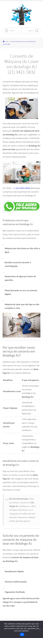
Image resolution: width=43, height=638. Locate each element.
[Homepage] (21, 14)
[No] (40, 629)
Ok (22, 634)
